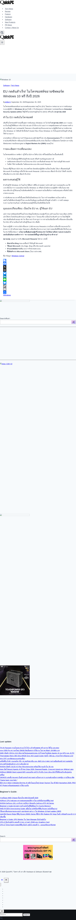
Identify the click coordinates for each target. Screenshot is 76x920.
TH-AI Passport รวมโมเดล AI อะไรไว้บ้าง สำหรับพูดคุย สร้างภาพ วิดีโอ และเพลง (29, 748)
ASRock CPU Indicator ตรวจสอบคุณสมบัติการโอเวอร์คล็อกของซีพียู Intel (27, 801)
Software (8, 20)
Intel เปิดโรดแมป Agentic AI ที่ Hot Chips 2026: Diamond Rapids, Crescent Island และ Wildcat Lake (36, 769)
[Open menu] (2, 42)
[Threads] (38, 270)
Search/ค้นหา (5, 318)
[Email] (38, 289)
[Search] (73, 322)
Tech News (9, 9)
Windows (7, 295)
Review (7, 11)
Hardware (8, 17)
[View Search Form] (2, 32)
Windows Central (18, 256)
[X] (38, 266)
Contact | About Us (12, 28)
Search (2, 836)
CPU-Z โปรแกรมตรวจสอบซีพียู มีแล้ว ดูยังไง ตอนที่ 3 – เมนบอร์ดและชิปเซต (28, 825)
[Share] (38, 292)
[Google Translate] (38, 260)
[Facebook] (38, 263)
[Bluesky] (38, 273)
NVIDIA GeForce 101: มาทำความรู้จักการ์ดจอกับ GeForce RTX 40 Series (27, 803)
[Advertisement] (38, 60)
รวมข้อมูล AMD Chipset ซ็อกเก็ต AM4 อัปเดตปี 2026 (19, 798)
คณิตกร (8, 102)
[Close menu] (0, 884)
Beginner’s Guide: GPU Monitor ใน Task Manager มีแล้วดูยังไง (23, 819)
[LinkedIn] (38, 276)
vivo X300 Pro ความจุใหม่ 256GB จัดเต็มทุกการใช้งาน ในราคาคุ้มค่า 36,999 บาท (30, 750)
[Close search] (2, 911)
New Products (10, 22)
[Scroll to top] (2, 880)
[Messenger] (38, 282)
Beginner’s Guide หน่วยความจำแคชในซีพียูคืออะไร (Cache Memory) (25, 806)
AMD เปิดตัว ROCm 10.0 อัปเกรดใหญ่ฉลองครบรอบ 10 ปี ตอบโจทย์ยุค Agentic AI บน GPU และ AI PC (37, 753)
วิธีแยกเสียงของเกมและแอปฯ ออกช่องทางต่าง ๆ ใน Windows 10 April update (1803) (30, 811)
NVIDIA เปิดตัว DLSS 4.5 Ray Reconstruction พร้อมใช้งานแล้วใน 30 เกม (26, 767)
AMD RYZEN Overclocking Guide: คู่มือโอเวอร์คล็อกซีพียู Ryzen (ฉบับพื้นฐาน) (28, 809)
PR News (8, 25)
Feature (8, 14)
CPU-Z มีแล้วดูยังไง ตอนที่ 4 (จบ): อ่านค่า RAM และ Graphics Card (24, 822)
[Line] (38, 279)
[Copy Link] (38, 286)
